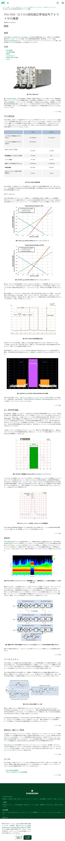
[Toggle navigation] (10, 3)
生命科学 (49, 799)
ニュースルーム (43, 812)
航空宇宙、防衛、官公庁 (15, 799)
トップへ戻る (57, 111)
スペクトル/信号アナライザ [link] (31, 7)
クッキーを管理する (19, 837)
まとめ (8, 59)
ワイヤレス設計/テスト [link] (17, 7)
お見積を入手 (26, 804)
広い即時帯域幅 (10, 52)
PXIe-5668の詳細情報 (12, 770)
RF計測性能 (9, 50)
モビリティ (61, 799)
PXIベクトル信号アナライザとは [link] (47, 7)
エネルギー (36, 799)
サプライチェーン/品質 (54, 812)
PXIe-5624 (7, 745)
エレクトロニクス (27, 799)
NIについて (24, 812)
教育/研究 (4, 799)
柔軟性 (8, 54)
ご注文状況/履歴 (18, 804)
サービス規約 (35, 804)
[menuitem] (58, 3)
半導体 (55, 799)
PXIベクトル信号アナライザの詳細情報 (16, 772)
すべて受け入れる (27, 837)
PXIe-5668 (12, 98)
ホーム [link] (4, 7)
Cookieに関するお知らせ (19, 827)
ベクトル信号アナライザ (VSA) (18, 37)
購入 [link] (9, 7)
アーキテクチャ (10, 55)
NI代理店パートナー (7, 804)
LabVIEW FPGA (8, 543)
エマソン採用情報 (33, 812)
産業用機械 (43, 799)
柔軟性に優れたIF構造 (12, 57)
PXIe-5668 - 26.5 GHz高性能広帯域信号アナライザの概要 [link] (17, 9)
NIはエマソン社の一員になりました (11, 812)
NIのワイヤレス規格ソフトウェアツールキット (32, 397)
